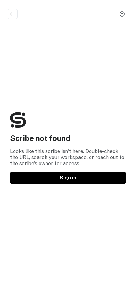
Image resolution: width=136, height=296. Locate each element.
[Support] (122, 14)
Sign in (68, 178)
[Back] (13, 14)
